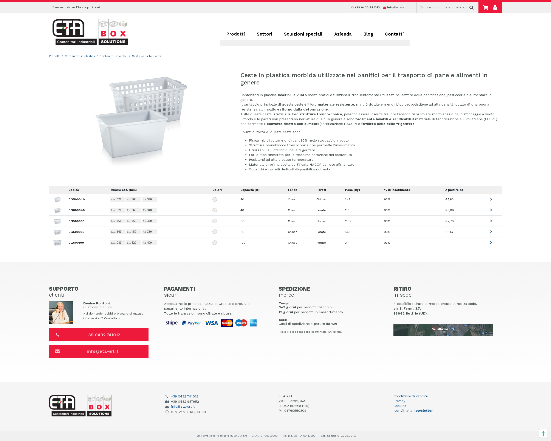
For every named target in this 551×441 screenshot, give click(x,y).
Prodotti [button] (235, 34)
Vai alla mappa (443, 329)
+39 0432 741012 (103, 334)
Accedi (96, 7)
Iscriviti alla (413, 410)
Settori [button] (264, 34)
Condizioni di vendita (410, 396)
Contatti (394, 34)
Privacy (399, 401)
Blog (368, 34)
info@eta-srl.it (103, 351)
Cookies (399, 406)
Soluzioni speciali (303, 34)
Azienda (343, 34)
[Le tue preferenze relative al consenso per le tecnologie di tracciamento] (543, 433)
